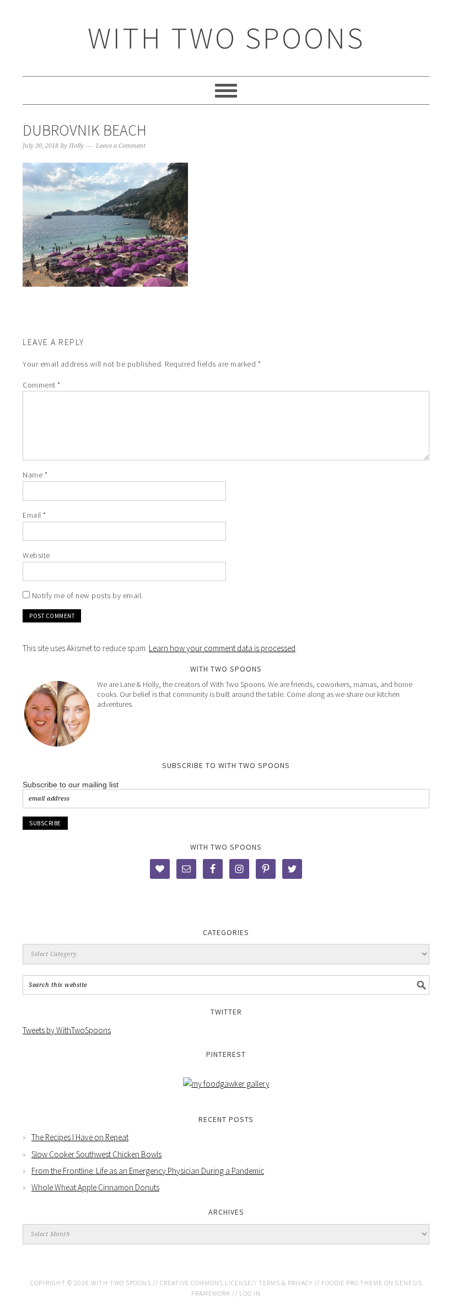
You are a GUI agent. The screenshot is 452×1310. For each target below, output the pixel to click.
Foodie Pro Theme (352, 1283)
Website (36, 555)
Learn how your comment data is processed (222, 648)
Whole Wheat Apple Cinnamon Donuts (95, 1187)
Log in (250, 1293)
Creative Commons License (205, 1283)
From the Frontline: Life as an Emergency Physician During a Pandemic (147, 1171)
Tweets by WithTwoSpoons (67, 1030)
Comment (42, 385)
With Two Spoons (226, 38)
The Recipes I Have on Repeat (79, 1137)
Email (34, 515)
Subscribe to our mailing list (71, 784)
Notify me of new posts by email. (87, 595)
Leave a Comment (121, 145)
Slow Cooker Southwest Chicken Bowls (96, 1154)
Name (35, 475)
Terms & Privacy (285, 1283)
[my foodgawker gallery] (226, 1083)
